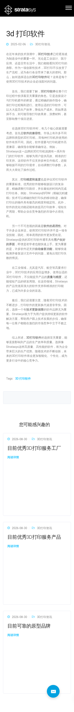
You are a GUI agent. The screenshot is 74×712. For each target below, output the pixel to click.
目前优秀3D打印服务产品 (34, 537)
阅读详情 (13, 457)
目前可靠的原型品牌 (29, 626)
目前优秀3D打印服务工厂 (34, 448)
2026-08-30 (19, 439)
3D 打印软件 (23, 378)
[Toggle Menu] (68, 8)
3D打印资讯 (42, 44)
